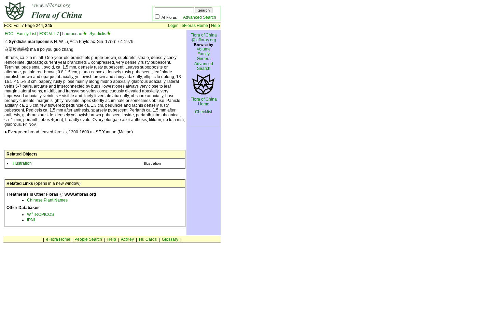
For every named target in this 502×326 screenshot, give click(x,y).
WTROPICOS (40, 214)
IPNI (31, 220)
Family (203, 53)
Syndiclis (97, 33)
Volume (204, 49)
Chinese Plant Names (47, 200)
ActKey (127, 239)
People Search (88, 239)
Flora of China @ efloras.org (204, 37)
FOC (9, 33)
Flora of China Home (204, 101)
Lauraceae (72, 33)
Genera (204, 58)
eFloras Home (195, 25)
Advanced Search (199, 17)
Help (215, 25)
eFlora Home (58, 239)
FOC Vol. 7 (49, 33)
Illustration (22, 163)
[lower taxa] (84, 33)
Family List (26, 33)
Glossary (170, 239)
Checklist (203, 111)
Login (173, 25)
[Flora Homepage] (67, 19)
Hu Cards (148, 239)
